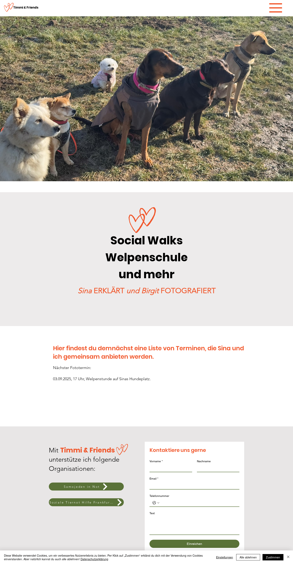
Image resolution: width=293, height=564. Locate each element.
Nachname (204, 461)
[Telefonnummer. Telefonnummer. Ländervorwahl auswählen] (156, 502)
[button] (275, 8)
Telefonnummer (159, 495)
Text (152, 513)
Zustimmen (273, 557)
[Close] (288, 557)
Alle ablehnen (248, 557)
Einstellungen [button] (224, 557)
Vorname (156, 461)
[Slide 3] (147, 171)
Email (153, 478)
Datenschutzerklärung (94, 559)
